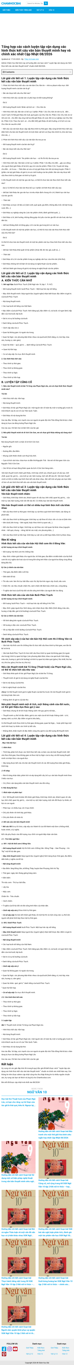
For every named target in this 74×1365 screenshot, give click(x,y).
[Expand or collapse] (70, 72)
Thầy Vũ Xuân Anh (31, 59)
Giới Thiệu (6, 10)
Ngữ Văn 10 (37, 1091)
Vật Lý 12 (40, 10)
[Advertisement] (37, 30)
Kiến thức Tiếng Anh (23, 10)
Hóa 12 (51, 10)
